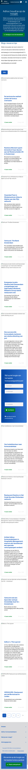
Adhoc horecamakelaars (9, 732)
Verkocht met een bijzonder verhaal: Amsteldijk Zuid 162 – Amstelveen (12, 601)
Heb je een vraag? (6, 737)
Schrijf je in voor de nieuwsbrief (14, 34)
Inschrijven (11, 410)
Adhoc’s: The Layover (12, 642)
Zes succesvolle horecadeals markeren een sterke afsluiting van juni (13, 335)
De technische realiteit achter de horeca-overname (12, 99)
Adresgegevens (6, 742)
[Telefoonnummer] (21, 2)
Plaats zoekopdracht (14, 764)
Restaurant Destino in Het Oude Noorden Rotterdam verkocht (14, 497)
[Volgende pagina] (23, 715)
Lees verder (8, 122)
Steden (3, 726)
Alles (4, 72)
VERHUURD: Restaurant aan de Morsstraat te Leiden (13, 694)
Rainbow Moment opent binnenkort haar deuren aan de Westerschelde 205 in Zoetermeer (14, 151)
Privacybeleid (21, 750)
